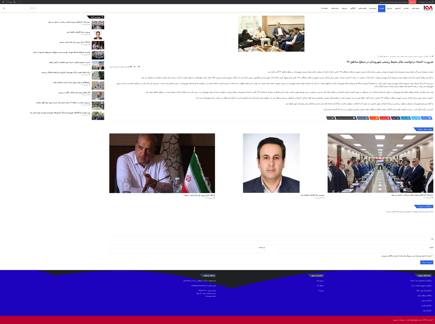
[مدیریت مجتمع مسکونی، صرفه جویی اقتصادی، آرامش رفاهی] (98, 65)
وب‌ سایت (262, 247)
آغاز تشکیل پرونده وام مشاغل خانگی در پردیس (74, 92)
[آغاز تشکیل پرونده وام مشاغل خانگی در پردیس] (98, 95)
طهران (382, 8)
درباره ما (321, 290)
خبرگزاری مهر (427, 310)
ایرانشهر (398, 8)
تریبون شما (372, 8)
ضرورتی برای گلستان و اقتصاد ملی (312, 195)
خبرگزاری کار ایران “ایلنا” (424, 290)
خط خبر (406, 8)
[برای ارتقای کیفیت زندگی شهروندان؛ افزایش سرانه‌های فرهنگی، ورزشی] (98, 75)
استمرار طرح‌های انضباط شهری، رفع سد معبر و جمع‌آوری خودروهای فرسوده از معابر (61, 52)
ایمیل (431, 247)
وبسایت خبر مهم (398, 320)
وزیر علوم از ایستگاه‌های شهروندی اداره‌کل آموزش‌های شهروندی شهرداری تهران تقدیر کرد (60, 113)
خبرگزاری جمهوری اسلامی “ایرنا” (421, 285)
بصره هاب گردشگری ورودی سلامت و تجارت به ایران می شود (412, 195)
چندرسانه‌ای (334, 8)
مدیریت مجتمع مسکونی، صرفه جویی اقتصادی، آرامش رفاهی (69, 62)
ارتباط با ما (324, 8)
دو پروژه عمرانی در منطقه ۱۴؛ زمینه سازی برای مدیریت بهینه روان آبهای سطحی (63, 102)
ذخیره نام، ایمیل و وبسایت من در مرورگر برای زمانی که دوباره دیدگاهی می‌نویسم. (406, 256)
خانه (430, 56)
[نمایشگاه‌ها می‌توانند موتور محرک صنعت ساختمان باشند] (98, 85)
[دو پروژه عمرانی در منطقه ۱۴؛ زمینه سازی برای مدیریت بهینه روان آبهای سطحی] (98, 105)
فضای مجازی (362, 8)
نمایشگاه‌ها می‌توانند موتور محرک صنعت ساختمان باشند (71, 82)
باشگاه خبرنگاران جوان (424, 295)
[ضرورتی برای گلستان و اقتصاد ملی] (271, 163)
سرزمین (389, 8)
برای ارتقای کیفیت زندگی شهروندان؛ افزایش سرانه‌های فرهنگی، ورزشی (65, 72)
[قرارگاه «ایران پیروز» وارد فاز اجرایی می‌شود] (162, 163)
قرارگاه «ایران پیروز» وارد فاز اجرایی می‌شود (199, 195)
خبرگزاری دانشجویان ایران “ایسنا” (421, 280)
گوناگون (352, 8)
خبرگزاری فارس (427, 305)
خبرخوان (344, 8)
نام (431, 239)
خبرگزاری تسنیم (427, 300)
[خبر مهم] (428, 8)
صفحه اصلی (415, 8)
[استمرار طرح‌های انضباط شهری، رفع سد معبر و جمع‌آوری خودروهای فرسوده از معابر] (98, 55)
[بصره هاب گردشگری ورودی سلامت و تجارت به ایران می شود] (380, 163)
